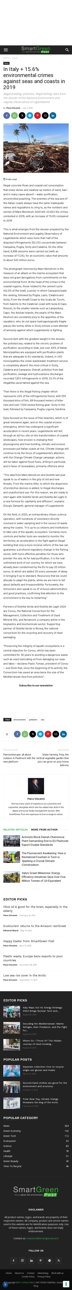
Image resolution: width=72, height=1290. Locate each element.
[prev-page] (33, 889)
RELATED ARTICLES (15, 829)
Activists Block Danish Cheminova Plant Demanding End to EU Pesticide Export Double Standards (45, 840)
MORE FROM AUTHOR (44, 829)
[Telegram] (29, 115)
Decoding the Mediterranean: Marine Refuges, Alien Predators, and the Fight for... (45, 1027)
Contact (30, 1273)
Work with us (57, 1273)
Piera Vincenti (13, 108)
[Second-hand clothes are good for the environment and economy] (11, 1087)
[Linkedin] (53, 115)
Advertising (43, 1273)
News (15, 57)
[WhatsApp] (14, 115)
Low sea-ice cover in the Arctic (24, 975)
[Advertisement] (36, 23)
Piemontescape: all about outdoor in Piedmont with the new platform (19, 758)
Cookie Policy (28, 1276)
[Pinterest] (37, 115)
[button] (5, 49)
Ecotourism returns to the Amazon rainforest (34, 926)
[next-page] (38, 889)
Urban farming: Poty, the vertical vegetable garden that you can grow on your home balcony (52, 760)
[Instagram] (22, 1260)
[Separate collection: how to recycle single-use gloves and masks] (11, 1071)
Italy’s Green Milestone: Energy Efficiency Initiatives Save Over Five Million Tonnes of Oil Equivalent (43, 876)
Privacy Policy (44, 1276)
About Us (19, 1273)
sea (42, 719)
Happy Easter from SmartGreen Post (28, 941)
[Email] (45, 115)
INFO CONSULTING (25, 1282)
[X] (22, 115)
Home (6, 57)
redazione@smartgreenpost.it (42, 1238)
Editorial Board (10, 930)
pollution (33, 719)
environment (19, 719)
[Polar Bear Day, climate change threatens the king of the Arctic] (11, 1103)
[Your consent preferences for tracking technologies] (66, 1284)
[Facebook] (6, 115)
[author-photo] (36, 794)
